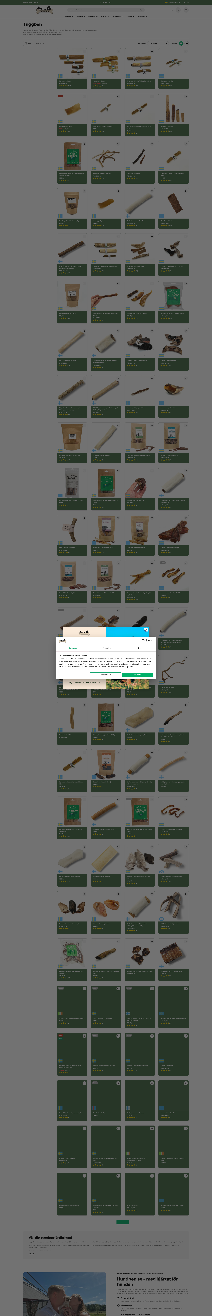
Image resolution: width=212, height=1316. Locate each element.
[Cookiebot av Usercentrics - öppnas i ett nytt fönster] (143, 640)
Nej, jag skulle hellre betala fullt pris (84, 682)
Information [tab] (106, 648)
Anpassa (104, 675)
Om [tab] (139, 648)
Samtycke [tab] (73, 648)
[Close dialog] (146, 630)
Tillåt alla (137, 675)
